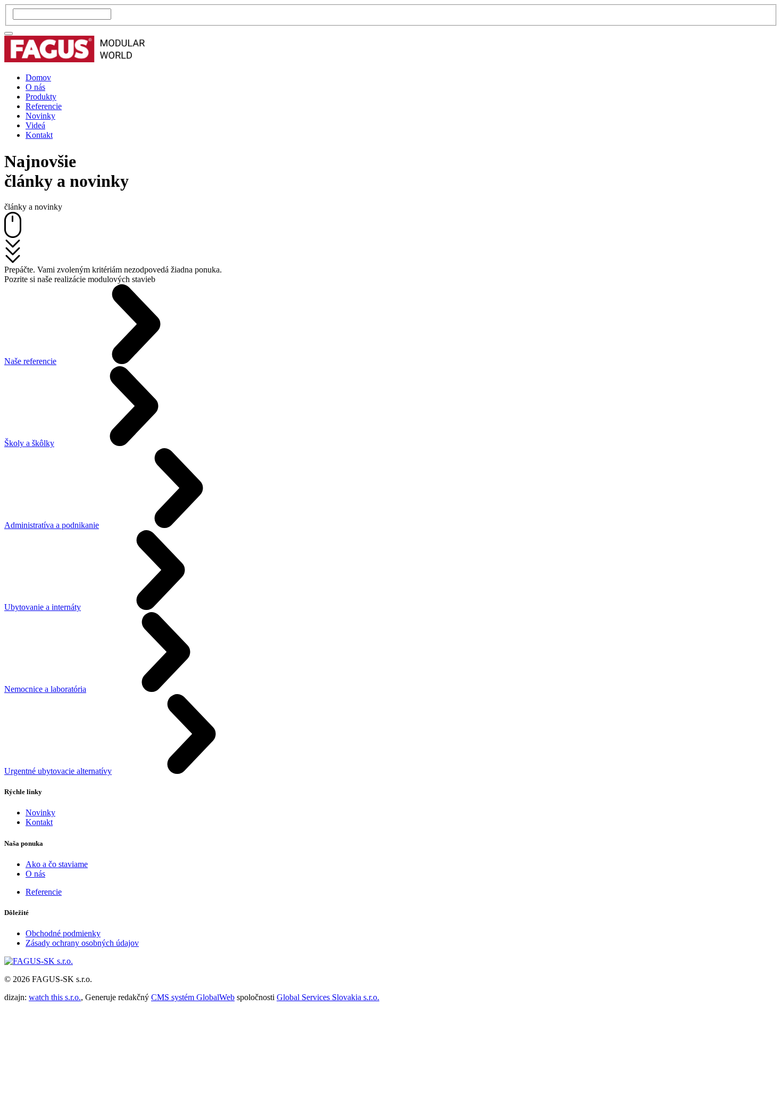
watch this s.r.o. (55, 997)
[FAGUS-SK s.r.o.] (74, 59)
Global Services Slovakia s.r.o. (328, 997)
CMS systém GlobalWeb (193, 997)
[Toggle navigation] (8, 33)
